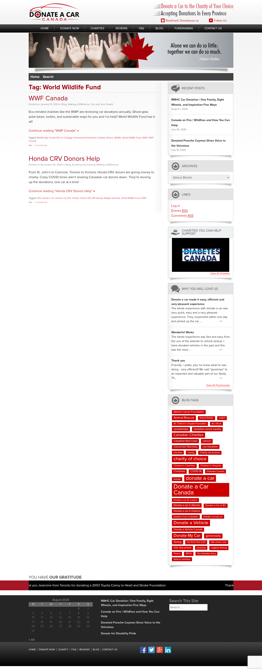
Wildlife (117, 138)
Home (45, 28)
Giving (178, 542)
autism (222, 418)
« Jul (31, 639)
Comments (182, 215)
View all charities (220, 273)
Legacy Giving (219, 547)
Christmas (179, 471)
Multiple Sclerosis (112, 198)
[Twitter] (151, 652)
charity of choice (190, 459)
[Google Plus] (159, 652)
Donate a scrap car (212, 517)
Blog (159, 28)
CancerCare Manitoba (185, 447)
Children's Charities (184, 466)
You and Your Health (102, 104)
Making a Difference (79, 104)
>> (220, 321)
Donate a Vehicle (191, 522)
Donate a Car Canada (191, 490)
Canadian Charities (188, 435)
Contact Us (213, 28)
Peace (177, 553)
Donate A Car (54, 12)
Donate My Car (56, 138)
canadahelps (181, 429)
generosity (213, 535)
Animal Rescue (184, 417)
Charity (63, 649)
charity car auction (210, 452)
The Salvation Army (206, 554)
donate (177, 479)
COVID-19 (195, 471)
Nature (109, 138)
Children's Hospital (210, 466)
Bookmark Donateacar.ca (182, 20)
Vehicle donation (182, 559)
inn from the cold (196, 542)
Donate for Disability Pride (118, 633)
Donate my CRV (63, 198)
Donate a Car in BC (215, 505)
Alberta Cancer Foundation (189, 412)
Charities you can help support (201, 232)
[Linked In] (168, 652)
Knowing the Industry (83, 165)
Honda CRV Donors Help (64, 159)
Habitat (101, 138)
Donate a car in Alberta (187, 505)
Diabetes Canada (215, 471)
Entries (179, 210)
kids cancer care (219, 542)
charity (190, 452)
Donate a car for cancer (185, 500)
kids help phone (182, 547)
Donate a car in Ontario (187, 511)
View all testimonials (218, 385)
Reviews (121, 28)
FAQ (141, 28)
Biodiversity (42, 138)
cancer (207, 441)
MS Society (97, 198)
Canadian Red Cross (185, 441)
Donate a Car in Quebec (186, 517)
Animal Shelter (206, 418)
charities (178, 452)
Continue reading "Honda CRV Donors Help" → (62, 191)
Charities (97, 28)
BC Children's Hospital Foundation (190, 424)
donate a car (48, 198)
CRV (39, 198)
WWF (144, 138)
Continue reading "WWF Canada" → (54, 130)
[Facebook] (143, 652)
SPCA (189, 553)
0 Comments (41, 145)
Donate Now (69, 28)
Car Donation (210, 446)
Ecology (68, 138)
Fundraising (184, 28)
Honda (75, 198)
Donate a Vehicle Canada (188, 529)
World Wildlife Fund (131, 138)
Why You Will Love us (200, 288)
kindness (201, 548)
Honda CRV (85, 198)
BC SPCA (216, 424)
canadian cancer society (207, 429)
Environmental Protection (85, 138)
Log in (175, 205)
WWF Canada (48, 98)
